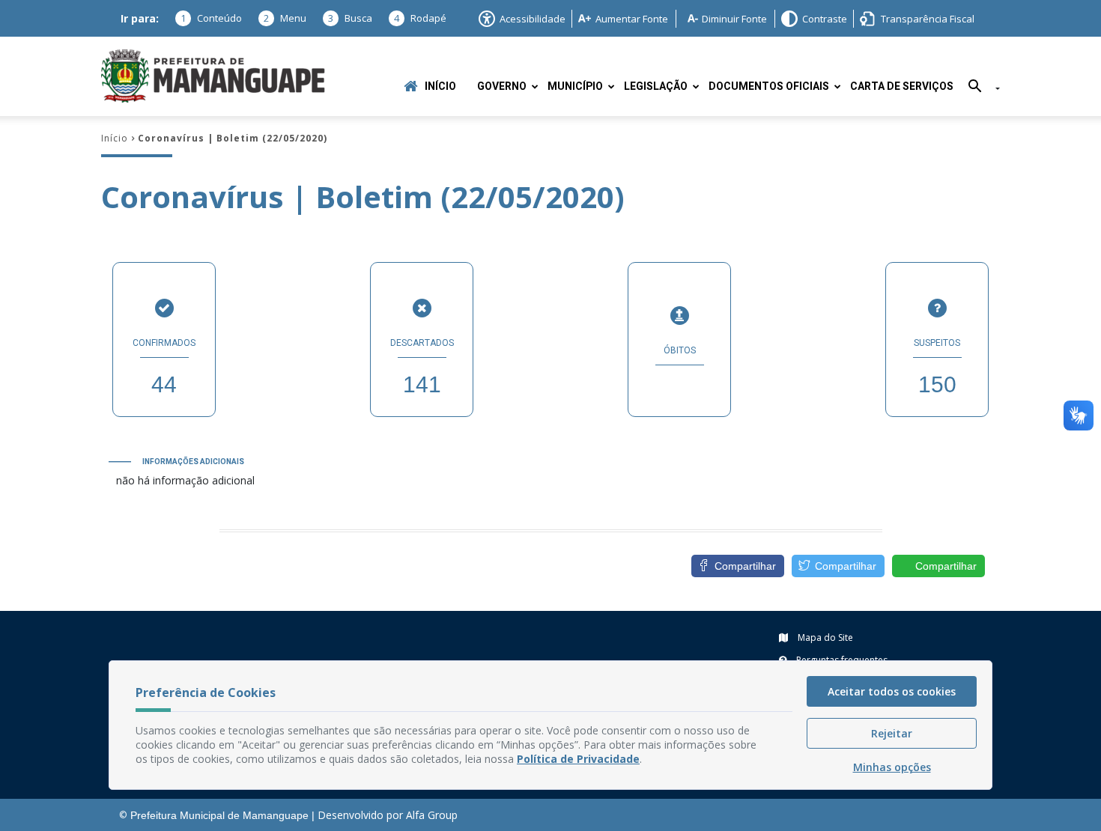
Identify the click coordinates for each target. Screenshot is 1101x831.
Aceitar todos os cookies (892, 691)
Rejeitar (891, 733)
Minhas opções (892, 767)
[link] (838, 566)
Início (440, 86)
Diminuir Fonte (734, 18)
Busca (350, 18)
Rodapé (420, 18)
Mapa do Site (824, 637)
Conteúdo (211, 18)
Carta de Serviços (901, 86)
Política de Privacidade (578, 759)
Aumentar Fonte (631, 18)
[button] (978, 88)
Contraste (824, 18)
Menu (285, 18)
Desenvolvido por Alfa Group (388, 815)
